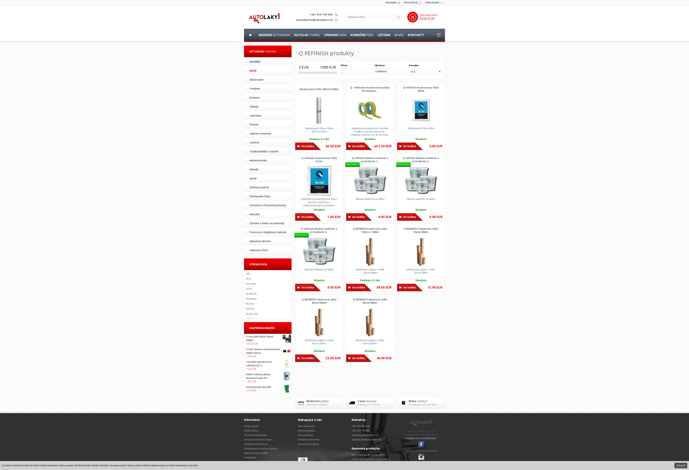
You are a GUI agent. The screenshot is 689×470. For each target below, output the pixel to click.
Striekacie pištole (259, 187)
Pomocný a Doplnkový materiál (267, 232)
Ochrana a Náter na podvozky (266, 223)
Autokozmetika (258, 160)
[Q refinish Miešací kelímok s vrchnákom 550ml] (319, 251)
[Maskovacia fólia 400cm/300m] (319, 110)
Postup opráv (251, 426)
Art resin (251, 283)
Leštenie (254, 142)
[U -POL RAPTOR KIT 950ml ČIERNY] (267, 340)
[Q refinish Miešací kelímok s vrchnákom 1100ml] (370, 181)
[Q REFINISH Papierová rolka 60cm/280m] (319, 322)
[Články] (438, 35)
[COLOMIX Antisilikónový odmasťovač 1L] (267, 365)
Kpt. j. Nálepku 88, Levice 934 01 (368, 454)
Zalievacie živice (258, 250)
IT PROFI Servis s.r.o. (427, 431)
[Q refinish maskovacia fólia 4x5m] (421, 110)
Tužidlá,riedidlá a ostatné (263, 151)
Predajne (390, 2)
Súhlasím (680, 465)
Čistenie (254, 124)
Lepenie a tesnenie (260, 133)
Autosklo (254, 214)
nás (399, 35)
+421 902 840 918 (361, 426)
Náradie (254, 169)
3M (248, 273)
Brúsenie (254, 97)
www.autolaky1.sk (429, 434)
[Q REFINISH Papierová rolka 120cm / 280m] (370, 251)
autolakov (274, 35)
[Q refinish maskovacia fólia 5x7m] (319, 181)
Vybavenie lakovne (260, 241)
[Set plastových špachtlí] (267, 388)
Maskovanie (256, 79)
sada (335, 35)
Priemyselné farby (259, 196)
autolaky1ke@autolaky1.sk (314, 20)
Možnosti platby (306, 430)
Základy (253, 106)
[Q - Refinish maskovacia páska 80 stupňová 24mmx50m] (370, 110)
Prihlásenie (432, 2)
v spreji (307, 35)
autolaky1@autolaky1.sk (365, 435)
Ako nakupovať (306, 426)
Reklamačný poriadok (256, 453)
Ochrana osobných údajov (258, 439)
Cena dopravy (305, 435)
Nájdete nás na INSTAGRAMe (421, 450)
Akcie (253, 70)
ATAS (249, 288)
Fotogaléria (250, 457)
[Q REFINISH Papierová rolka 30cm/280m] (421, 251)
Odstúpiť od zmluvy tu (256, 444)
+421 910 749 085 (321, 14)
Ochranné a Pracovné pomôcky (267, 205)
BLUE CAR (252, 313)
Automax (251, 298)
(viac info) (193, 465)
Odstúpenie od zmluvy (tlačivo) (260, 448)
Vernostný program (308, 444)
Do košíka (307, 146)
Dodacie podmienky (309, 439)
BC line (250, 303)
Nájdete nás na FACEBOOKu (421, 438)
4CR (248, 278)
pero (362, 35)
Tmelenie (254, 88)
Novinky (255, 61)
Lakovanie (255, 115)
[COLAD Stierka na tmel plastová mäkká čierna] (267, 353)
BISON (250, 308)
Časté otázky (251, 430)
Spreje (253, 178)
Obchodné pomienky (255, 435)
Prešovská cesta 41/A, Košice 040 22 (371, 459)
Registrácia (411, 2)
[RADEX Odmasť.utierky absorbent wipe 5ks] (267, 378)
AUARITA (251, 293)
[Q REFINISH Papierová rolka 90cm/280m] (370, 322)
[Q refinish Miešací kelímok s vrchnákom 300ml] (421, 181)
